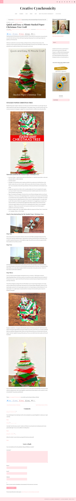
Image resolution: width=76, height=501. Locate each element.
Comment (8, 450)
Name (8, 465)
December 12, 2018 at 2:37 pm (11, 434)
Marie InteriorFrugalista (11, 411)
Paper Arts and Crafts (26, 29)
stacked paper (9, 30)
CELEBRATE (13, 29)
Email (7, 471)
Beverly (7, 422)
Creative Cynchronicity (38, 8)
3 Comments (20, 22)
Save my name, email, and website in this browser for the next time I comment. (22, 484)
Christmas (17, 29)
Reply (7, 419)
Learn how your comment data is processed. (30, 491)
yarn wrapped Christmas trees (15, 397)
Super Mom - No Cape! (10, 433)
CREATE (21, 29)
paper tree (44, 29)
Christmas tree (39, 29)
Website (8, 477)
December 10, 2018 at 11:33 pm (11, 423)
